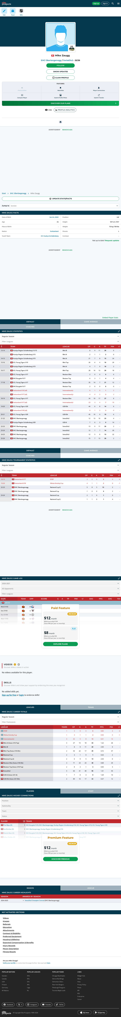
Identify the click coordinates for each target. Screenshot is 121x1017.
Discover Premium (60, 859)
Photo (79, 988)
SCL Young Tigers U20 (20, 406)
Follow (60, 65)
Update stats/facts (62, 199)
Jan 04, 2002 (54, 217)
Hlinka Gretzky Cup (56, 483)
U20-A (65, 422)
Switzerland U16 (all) (20, 390)
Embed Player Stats (110, 317)
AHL (28, 985)
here (48, 963)
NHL (28, 976)
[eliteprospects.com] (6, 3)
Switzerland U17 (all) (20, 394)
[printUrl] (60, 122)
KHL (28, 979)
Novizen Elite (67, 374)
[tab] (30, 321)
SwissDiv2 (68, 60)
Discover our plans (60, 103)
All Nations (5, 990)
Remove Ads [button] (67, 130)
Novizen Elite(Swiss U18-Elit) (13, 763)
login (21, 695)
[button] (60, 65)
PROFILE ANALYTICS (66, 110)
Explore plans (60, 644)
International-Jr (68, 390)
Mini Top (65, 362)
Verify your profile (9, 963)
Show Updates (60, 72)
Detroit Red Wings (58, 979)
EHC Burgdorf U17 (19, 378)
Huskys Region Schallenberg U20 (24, 422)
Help (78, 982)
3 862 (50, 110)
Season (30, 888)
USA (3, 982)
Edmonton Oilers (57, 982)
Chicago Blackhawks (58, 976)
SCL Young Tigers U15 (20, 362)
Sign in (105, 3)
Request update (112, 240)
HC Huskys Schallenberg (49, 236)
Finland (4, 985)
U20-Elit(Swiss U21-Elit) (12, 779)
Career (79, 999)
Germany (5, 988)
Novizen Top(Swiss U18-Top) (13, 767)
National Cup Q (55, 487)
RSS (78, 993)
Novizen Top (67, 378)
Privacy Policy (81, 985)
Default (30, 322)
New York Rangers (58, 985)
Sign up (96, 3)
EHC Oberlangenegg (51, 60)
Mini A (65, 354)
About (79, 979)
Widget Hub (81, 976)
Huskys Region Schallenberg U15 (24, 354)
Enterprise (80, 996)
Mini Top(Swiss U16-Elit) (12, 751)
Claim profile (62, 78)
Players (30, 791)
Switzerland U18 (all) (20, 410)
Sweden (4, 976)
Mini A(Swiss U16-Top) (11, 743)
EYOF (52, 479)
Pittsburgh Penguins (58, 988)
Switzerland (54, 231)
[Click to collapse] (119, 331)
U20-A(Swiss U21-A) (10, 775)
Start (4, 193)
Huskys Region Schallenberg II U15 (25, 350)
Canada (4, 979)
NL (28, 990)
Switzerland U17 (20, 479)
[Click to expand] (119, 796)
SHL (28, 982)
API (78, 990)
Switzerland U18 (20, 483)
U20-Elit (65, 406)
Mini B (65, 350)
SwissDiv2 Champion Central (34, 900)
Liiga (28, 988)
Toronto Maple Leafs (58, 990)
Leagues (30, 707)
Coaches (30, 327)
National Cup (54, 491)
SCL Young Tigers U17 (20, 374)
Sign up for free (9, 695)
